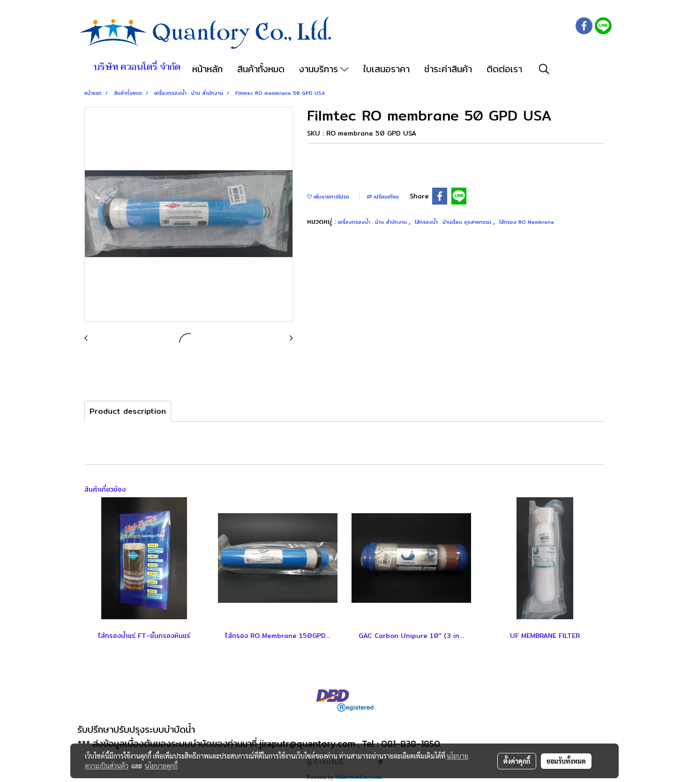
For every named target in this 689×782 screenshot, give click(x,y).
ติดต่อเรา (504, 69)
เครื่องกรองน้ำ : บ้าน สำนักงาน (373, 222)
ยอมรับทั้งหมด (566, 761)
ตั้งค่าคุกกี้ (516, 761)
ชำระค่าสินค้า (448, 69)
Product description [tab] (128, 411)
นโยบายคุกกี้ (161, 765)
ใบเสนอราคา (386, 69)
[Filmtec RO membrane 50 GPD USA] (188, 214)
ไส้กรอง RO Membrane (526, 222)
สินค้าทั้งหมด (261, 69)
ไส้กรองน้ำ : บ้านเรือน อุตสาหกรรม (454, 222)
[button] (544, 69)
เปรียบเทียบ (385, 196)
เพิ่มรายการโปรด (330, 196)
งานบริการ (319, 69)
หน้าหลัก (207, 69)
